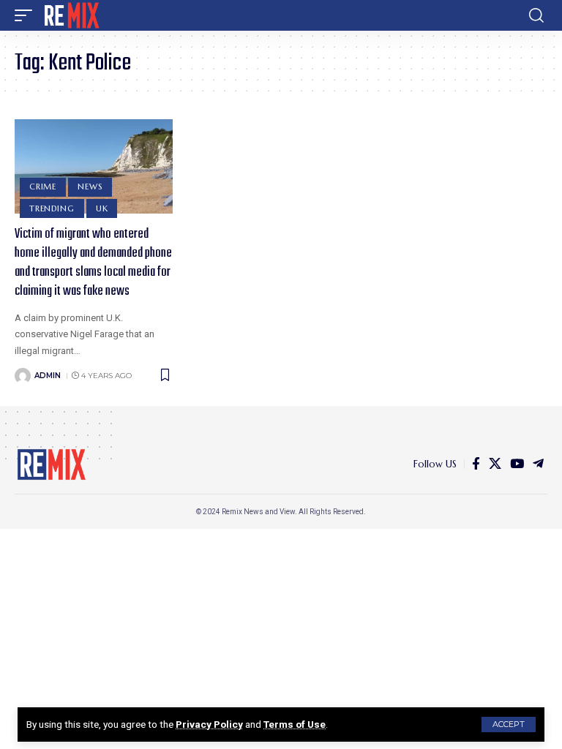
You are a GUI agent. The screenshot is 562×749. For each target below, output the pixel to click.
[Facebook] (476, 464)
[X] (495, 464)
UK (102, 208)
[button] (509, 724)
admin (47, 375)
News (90, 186)
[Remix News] (71, 15)
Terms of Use (294, 724)
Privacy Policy (209, 724)
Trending (51, 208)
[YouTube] (517, 464)
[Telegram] (538, 464)
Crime (42, 186)
